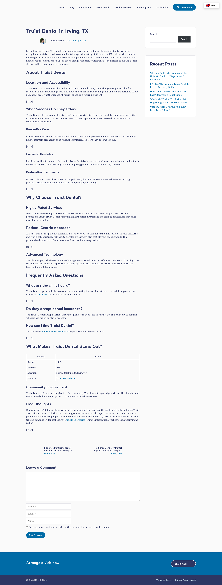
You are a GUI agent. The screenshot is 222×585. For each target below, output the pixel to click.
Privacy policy (181, 580)
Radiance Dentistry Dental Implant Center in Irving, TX (58, 449)
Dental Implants (143, 7)
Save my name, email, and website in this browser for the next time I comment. (70, 527)
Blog (72, 7)
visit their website (75, 419)
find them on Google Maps (55, 331)
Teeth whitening (123, 7)
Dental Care (85, 7)
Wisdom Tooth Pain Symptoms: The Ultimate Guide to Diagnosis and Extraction (168, 76)
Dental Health (102, 7)
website (43, 294)
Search (153, 34)
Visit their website (66, 378)
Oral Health (162, 7)
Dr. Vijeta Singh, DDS (75, 40)
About (193, 580)
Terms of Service (164, 580)
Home (61, 7)
